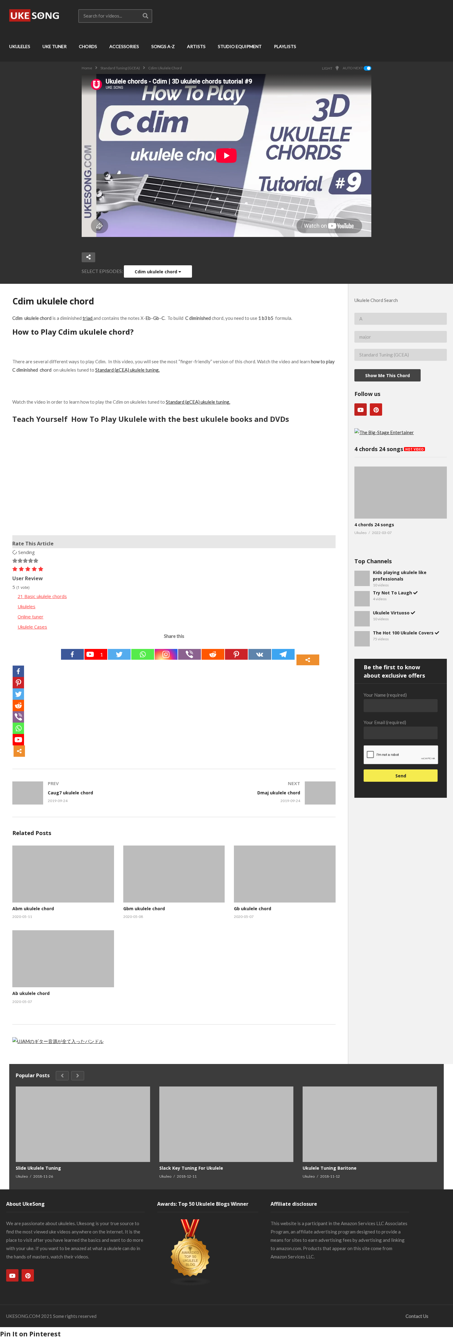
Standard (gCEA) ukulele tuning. (127, 370)
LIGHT (327, 68)
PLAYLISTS (285, 46)
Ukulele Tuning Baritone (330, 1168)
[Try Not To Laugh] (362, 598)
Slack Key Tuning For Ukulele (191, 1168)
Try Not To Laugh (393, 593)
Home (87, 68)
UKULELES (19, 46)
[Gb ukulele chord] (285, 874)
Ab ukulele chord (31, 993)
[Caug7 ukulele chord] (90, 793)
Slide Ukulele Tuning (38, 1168)
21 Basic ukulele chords (42, 596)
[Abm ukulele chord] (63, 874)
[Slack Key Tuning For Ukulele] (226, 1124)
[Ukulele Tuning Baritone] (370, 1124)
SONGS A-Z (163, 46)
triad (88, 318)
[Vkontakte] (259, 654)
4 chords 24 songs (374, 525)
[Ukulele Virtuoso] (362, 618)
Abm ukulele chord (33, 908)
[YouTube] (360, 409)
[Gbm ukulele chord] (174, 874)
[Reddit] (213, 654)
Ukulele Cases (32, 627)
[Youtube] (18, 739)
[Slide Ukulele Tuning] (83, 1124)
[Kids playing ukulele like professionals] (362, 578)
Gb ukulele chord (252, 908)
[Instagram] (166, 654)
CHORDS (88, 46)
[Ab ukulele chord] (63, 958)
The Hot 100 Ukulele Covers (404, 633)
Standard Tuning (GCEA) (120, 68)
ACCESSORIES (124, 46)
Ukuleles (26, 606)
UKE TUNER (55, 46)
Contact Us (417, 1316)
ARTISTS (196, 46)
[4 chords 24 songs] (400, 493)
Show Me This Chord (387, 375)
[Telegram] (283, 654)
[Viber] (189, 654)
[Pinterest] (236, 654)
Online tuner (30, 616)
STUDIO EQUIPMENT (240, 46)
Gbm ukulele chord (144, 908)
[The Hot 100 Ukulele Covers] (362, 638)
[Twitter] (119, 654)
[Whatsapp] (142, 654)
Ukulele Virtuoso (392, 613)
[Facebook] (72, 654)
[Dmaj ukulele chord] (258, 793)
